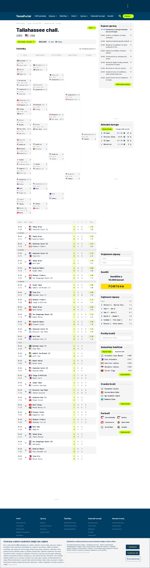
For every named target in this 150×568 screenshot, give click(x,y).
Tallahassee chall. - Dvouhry (52, 23)
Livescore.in (109, 422)
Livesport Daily (116, 526)
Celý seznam (125, 404)
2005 (90, 28)
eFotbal (124, 427)
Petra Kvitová (20, 529)
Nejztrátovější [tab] (119, 351)
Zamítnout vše (132, 553)
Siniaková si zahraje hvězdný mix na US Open (116, 31)
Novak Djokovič (21, 523)
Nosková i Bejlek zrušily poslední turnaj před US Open (117, 63)
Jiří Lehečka (19, 526)
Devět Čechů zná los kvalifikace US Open (117, 79)
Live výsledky (110, 417)
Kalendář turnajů (98, 16)
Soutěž (110, 16)
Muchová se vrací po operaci (116, 68)
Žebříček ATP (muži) (70, 523)
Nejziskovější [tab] (106, 351)
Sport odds (125, 422)
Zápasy (52, 16)
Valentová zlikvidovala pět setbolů (117, 41)
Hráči (73, 16)
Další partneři (125, 432)
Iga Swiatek (19, 535)
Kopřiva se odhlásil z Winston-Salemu (116, 52)
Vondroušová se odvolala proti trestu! (116, 58)
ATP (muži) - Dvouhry (25, 42)
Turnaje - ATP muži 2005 (34, 23)
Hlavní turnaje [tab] (107, 129)
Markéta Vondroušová (22, 532)
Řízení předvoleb (133, 559)
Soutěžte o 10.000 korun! (116, 278)
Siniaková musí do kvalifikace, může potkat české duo (116, 73)
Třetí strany (12, 564)
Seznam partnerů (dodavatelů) (78, 552)
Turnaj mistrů (92, 535)
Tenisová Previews (46, 526)
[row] (56, 228)
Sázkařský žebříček (70, 529)
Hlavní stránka (20, 23)
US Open (90, 532)
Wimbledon (91, 529)
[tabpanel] (116, 138)
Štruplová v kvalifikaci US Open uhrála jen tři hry (116, 46)
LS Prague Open (117, 529)
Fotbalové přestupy (118, 523)
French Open (92, 526)
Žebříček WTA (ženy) (70, 526)
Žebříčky (63, 16)
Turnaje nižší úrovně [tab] (122, 129)
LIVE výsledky (40, 16)
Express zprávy (44, 532)
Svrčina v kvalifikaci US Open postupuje (116, 36)
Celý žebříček (125, 374)
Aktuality (42, 523)
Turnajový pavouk (87, 49)
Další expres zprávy (123, 84)
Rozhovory (43, 529)
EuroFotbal (109, 427)
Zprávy (83, 16)
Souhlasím (133, 547)
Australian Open (93, 523)
